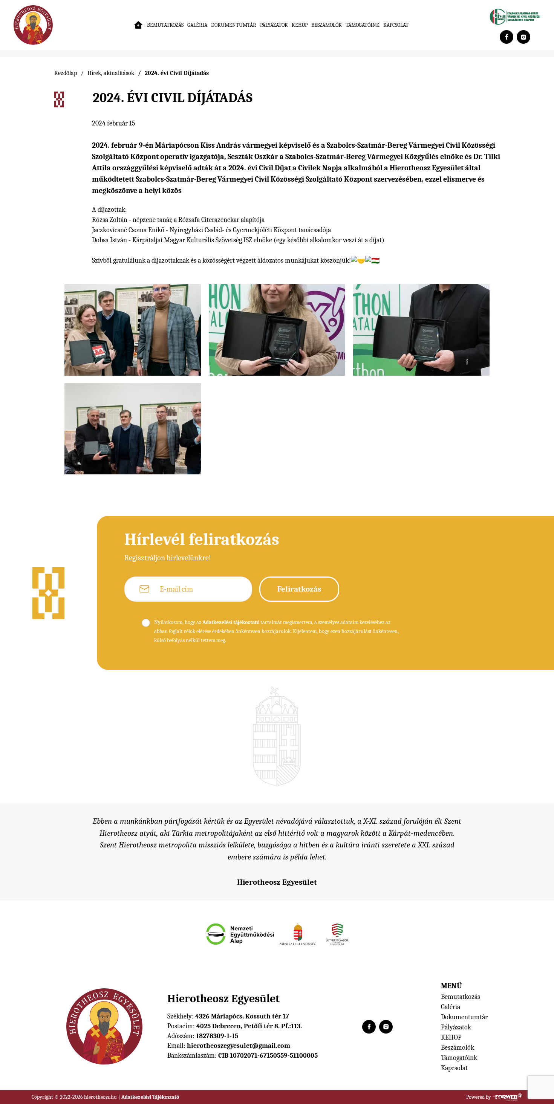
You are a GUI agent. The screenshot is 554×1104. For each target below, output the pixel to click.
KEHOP (300, 25)
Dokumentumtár (233, 25)
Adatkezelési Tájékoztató (150, 1097)
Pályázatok (274, 25)
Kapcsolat (396, 25)
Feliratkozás (299, 588)
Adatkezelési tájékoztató (230, 622)
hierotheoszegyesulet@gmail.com (238, 1046)
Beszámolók (326, 25)
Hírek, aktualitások (110, 73)
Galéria (197, 25)
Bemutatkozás (165, 25)
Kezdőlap (65, 73)
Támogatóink (363, 25)
